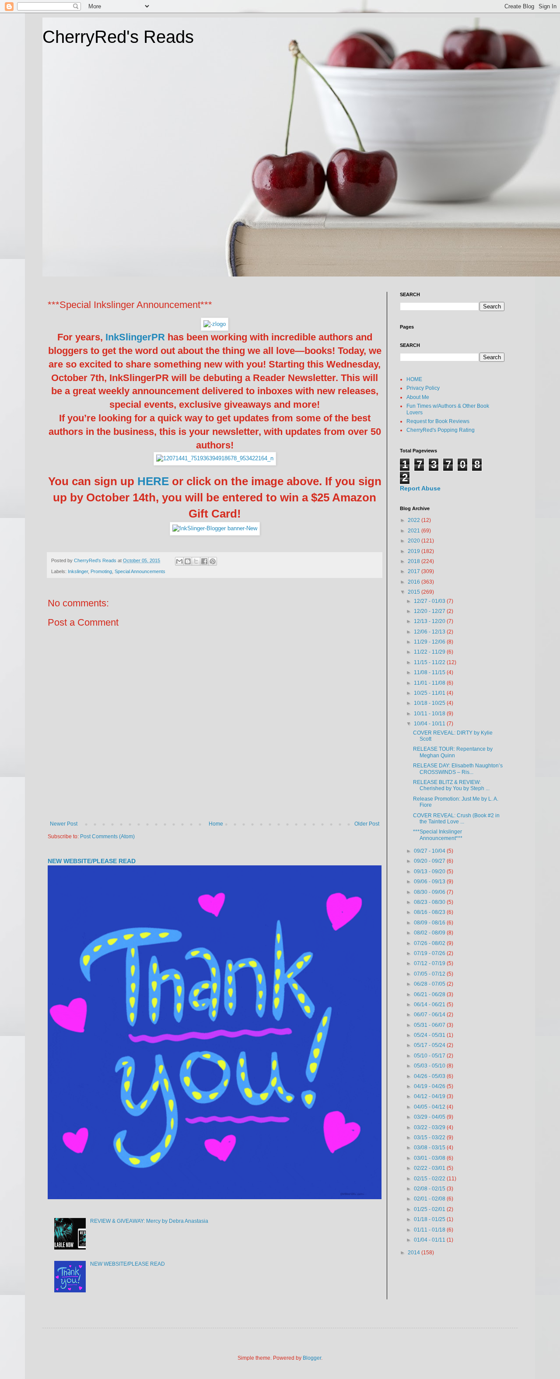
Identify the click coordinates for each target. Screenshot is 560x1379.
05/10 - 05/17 (430, 1056)
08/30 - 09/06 (430, 892)
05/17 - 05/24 (430, 1045)
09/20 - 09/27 (430, 861)
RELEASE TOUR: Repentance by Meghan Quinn (453, 752)
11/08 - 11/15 (430, 672)
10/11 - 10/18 (430, 713)
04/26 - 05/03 (430, 1076)
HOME (414, 379)
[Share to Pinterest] (212, 561)
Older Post (366, 824)
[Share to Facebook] (204, 561)
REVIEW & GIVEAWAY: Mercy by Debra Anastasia (149, 1221)
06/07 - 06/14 (430, 1015)
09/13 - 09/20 (430, 871)
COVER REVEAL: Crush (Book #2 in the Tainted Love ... (456, 818)
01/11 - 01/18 (430, 1230)
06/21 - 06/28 (430, 994)
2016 (414, 582)
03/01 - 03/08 (430, 1158)
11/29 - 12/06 (430, 642)
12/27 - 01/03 (430, 601)
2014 (414, 1253)
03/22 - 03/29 (430, 1127)
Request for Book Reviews (437, 421)
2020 (414, 541)
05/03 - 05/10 (430, 1066)
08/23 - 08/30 (430, 902)
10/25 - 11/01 (430, 693)
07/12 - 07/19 (430, 963)
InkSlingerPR (135, 337)
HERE (153, 481)
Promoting (101, 571)
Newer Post (63, 824)
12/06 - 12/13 (430, 632)
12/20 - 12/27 (430, 611)
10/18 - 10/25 (430, 703)
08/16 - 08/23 (430, 912)
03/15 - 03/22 (430, 1137)
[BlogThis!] (187, 561)
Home (216, 824)
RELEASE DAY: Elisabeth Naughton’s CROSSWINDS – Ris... (458, 769)
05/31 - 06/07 (430, 1025)
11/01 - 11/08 (430, 683)
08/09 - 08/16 (430, 923)
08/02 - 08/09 (430, 933)
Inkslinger (78, 571)
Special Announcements (140, 571)
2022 (414, 520)
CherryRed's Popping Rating (440, 430)
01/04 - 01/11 (430, 1240)
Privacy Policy (423, 388)
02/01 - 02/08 (430, 1199)
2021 (414, 531)
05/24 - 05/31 (430, 1035)
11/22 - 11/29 (430, 652)
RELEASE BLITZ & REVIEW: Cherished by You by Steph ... (451, 785)
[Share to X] (196, 561)
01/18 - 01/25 (430, 1219)
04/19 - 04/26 (430, 1086)
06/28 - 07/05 (430, 984)
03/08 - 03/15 (430, 1147)
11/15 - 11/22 (430, 662)
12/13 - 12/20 (430, 621)
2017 (414, 571)
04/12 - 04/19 (430, 1096)
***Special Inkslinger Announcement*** (437, 835)
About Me (417, 397)
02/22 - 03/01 (430, 1168)
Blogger (312, 1358)
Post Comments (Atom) (107, 836)
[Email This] (179, 561)
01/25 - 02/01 (430, 1209)
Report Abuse (420, 488)
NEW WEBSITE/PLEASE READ (92, 861)
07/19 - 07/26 (430, 953)
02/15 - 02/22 (430, 1179)
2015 (414, 592)
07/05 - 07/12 (430, 974)
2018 (414, 561)
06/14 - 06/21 (430, 1004)
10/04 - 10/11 (430, 724)
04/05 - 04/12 (430, 1107)
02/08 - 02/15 (430, 1189)
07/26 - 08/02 (430, 943)
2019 (414, 551)
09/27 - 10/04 (430, 851)
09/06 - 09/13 (430, 881)
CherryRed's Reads (118, 36)
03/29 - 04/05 (430, 1117)
